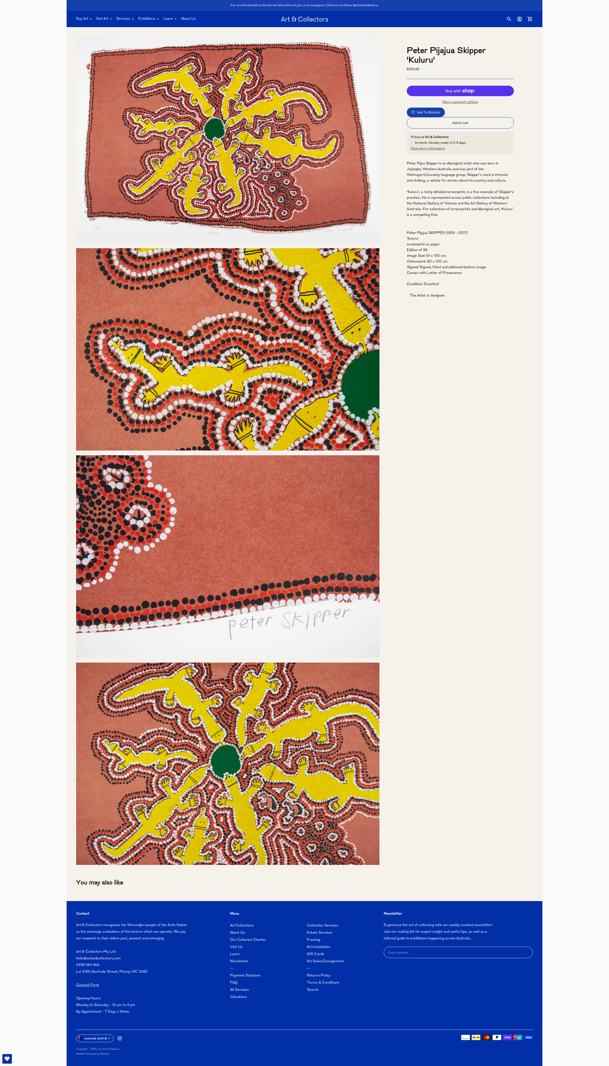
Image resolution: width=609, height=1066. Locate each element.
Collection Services (322, 925)
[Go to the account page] (519, 19)
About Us (188, 19)
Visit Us (236, 947)
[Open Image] (227, 140)
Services (123, 19)
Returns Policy (318, 975)
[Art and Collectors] (304, 19)
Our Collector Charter (248, 940)
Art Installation (318, 947)
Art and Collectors (108, 1049)
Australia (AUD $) (95, 1038)
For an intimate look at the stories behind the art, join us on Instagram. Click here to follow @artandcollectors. (304, 5)
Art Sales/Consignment (325, 961)
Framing (313, 940)
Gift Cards (315, 954)
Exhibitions (146, 19)
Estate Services (319, 933)
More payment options (460, 102)
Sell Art (102, 19)
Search (313, 990)
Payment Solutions (245, 975)
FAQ (233, 983)
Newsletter (239, 961)
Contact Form (87, 985)
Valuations (238, 997)
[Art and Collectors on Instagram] (119, 1038)
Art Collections (242, 925)
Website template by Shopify (92, 1054)
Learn (168, 19)
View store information (428, 148)
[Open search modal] (509, 19)
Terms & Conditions (323, 983)
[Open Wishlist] (7, 1059)
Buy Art (82, 19)
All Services (239, 990)
